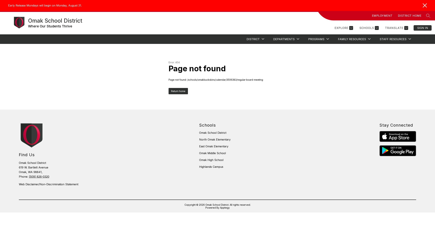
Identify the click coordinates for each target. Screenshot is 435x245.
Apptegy (225, 207)
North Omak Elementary (215, 139)
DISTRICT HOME (410, 15)
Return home (178, 91)
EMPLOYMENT (382, 15)
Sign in (422, 28)
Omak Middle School (212, 153)
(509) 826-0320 (39, 176)
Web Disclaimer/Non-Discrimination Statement (48, 184)
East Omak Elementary (213, 146)
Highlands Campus (211, 166)
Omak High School (211, 160)
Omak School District (212, 132)
